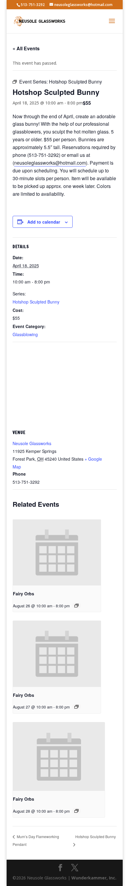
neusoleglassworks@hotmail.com (50, 162)
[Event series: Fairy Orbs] (76, 605)
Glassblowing (25, 334)
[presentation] (57, 552)
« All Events (26, 48)
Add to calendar (43, 222)
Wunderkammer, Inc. (93, 878)
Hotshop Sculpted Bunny (36, 302)
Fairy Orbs (23, 594)
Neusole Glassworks (32, 443)
